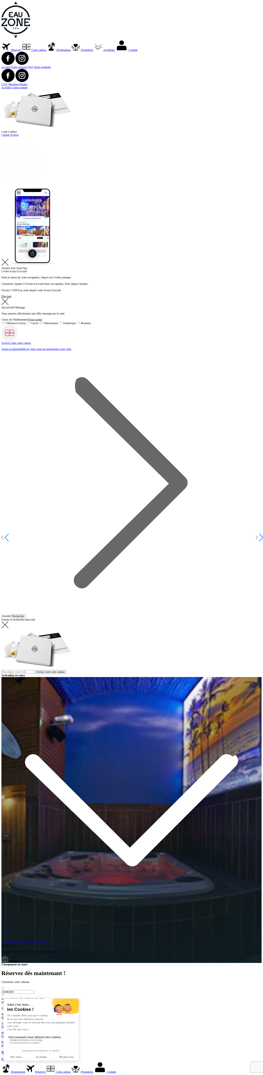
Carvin (34, 323)
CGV (4, 84)
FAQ (30, 67)
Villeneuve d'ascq (15, 323)
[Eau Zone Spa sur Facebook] (8, 63)
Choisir (5, 134)
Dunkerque (69, 323)
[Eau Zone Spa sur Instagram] (22, 63)
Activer (14, 134)
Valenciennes (51, 323)
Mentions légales (17, 84)
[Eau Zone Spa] (15, 37)
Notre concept (19, 67)
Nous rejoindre (42, 67)
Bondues (85, 323)
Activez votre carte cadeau (51, 672)
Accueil (5, 67)
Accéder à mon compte (14, 87)
